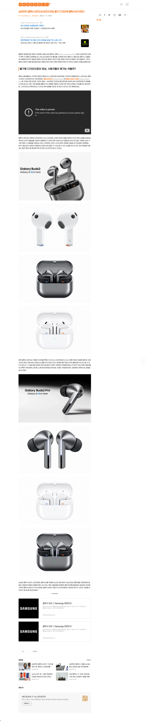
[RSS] (100, 15)
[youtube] (120, 15)
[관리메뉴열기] (143, 359)
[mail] (125, 15)
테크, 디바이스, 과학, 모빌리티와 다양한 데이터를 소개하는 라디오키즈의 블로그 (45, 699)
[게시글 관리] (28, 651)
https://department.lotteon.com (33, 37)
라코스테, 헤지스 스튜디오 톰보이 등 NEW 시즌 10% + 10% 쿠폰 (43, 43)
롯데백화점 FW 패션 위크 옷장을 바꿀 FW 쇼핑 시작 (41, 40)
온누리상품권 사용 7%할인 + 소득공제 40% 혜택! (38, 28)
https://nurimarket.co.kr (30, 23)
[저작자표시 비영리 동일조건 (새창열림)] (41, 651)
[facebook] (104, 15)
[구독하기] (143, 363)
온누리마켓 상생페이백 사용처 (32, 26)
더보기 (88, 660)
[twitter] (109, 15)
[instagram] (114, 15)
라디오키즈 (35, 16)
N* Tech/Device (24, 16)
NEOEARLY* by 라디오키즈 (34, 697)
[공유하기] (25, 651)
